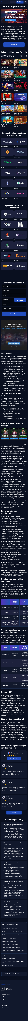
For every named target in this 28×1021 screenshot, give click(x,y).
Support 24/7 (5, 955)
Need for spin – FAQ (7, 965)
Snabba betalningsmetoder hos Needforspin (13, 931)
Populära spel (3, 56)
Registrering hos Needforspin (9, 938)
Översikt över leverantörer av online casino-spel (13, 951)
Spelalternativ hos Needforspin (10, 944)
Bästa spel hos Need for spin (9, 928)
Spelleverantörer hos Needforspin (10, 935)
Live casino (10, 56)
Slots (23, 56)
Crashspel (17, 56)
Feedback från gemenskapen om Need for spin (13, 962)
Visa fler (14, 812)
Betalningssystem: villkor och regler (11, 947)
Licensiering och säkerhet (8, 958)
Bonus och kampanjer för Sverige (10, 941)
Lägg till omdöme (14, 758)
